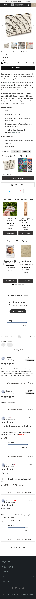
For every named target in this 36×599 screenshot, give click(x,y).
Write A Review (18, 311)
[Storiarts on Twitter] (23, 588)
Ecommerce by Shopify (26, 594)
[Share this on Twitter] (10, 191)
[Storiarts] (18, 5)
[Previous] (2, 25)
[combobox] (24, 350)
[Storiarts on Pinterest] (19, 588)
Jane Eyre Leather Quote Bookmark (25, 220)
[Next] (33, 25)
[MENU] (1, 5)
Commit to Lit (8, 82)
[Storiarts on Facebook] (12, 588)
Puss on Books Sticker (10, 219)
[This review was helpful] (28, 383)
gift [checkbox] (3, 345)
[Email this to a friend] (26, 191)
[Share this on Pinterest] (20, 191)
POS (15, 594)
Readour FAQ (16, 132)
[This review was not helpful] (32, 383)
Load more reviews (18, 547)
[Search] (28, 5)
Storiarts (10, 594)
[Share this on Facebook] (15, 191)
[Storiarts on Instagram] (16, 588)
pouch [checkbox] (10, 345)
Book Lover (26, 151)
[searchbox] (10, 336)
